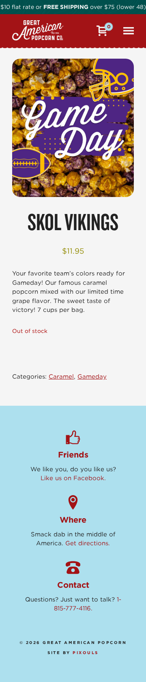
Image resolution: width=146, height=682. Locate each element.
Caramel (61, 376)
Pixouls (86, 652)
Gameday (92, 376)
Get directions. (87, 543)
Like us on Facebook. (73, 478)
